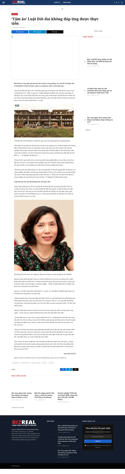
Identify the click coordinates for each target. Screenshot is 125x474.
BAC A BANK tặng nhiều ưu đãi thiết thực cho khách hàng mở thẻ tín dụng (99, 61)
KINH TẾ (57, 2)
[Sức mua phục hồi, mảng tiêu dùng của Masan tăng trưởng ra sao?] (21, 385)
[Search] (121, 3)
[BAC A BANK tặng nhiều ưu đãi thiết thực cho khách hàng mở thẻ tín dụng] (98, 48)
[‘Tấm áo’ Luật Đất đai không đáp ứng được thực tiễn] (44, 58)
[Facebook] (5, 88)
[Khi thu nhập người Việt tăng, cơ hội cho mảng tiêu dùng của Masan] (45, 385)
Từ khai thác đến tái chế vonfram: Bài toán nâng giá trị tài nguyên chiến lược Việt (99, 91)
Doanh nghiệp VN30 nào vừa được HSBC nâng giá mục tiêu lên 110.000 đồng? (67, 396)
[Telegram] (5, 96)
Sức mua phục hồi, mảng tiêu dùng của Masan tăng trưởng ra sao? (21, 395)
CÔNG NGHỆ (67, 2)
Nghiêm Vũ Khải (36, 363)
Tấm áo (45, 363)
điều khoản (97, 445)
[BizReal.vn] (19, 2)
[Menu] (4, 3)
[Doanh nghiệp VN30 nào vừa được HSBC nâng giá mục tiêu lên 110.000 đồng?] (68, 385)
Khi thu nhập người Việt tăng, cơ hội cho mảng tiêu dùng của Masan (44, 395)
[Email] (5, 92)
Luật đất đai (15, 363)
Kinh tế (14, 14)
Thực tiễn (51, 363)
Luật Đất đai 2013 (25, 363)
